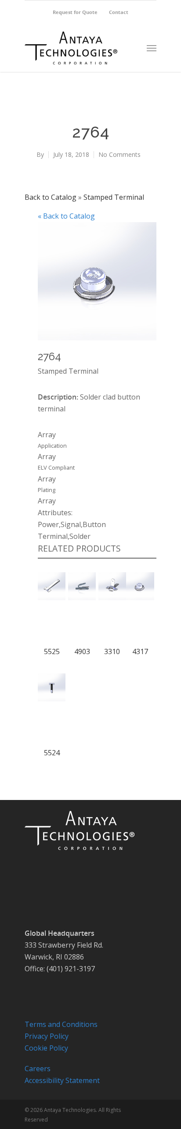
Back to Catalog (51, 197)
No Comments (119, 154)
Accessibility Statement (62, 1080)
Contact (118, 12)
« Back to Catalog (66, 216)
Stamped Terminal (113, 197)
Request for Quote (75, 12)
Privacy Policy (47, 1036)
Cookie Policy (46, 1048)
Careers (38, 1068)
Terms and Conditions (61, 1024)
